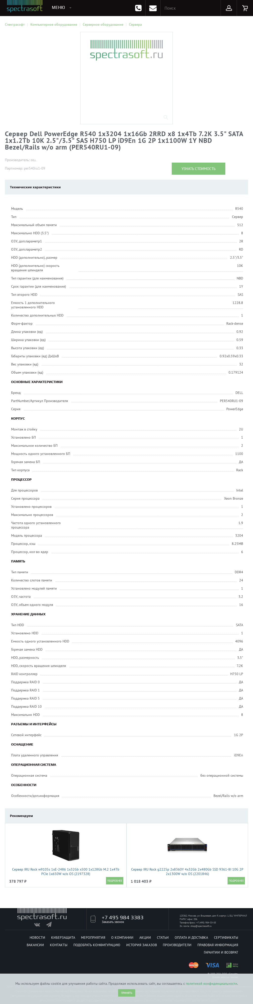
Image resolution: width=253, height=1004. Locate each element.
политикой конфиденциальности (211, 983)
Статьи (163, 937)
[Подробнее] (114, 880)
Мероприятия (93, 937)
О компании (122, 937)
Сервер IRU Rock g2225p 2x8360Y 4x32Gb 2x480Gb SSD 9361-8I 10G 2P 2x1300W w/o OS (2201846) (187, 871)
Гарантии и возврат (221, 952)
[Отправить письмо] (153, 8)
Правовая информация (217, 945)
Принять (126, 993)
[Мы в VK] (39, 926)
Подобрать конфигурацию (96, 945)
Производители (177, 945)
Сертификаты (226, 937)
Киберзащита (63, 937)
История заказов (141, 945)
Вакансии (35, 945)
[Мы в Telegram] (51, 926)
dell (33, 160)
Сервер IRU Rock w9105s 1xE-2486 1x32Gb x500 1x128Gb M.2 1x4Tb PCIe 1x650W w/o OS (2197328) (65, 871)
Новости (37, 937)
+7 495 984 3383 (123, 917)
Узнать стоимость (198, 168)
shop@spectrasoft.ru (200, 926)
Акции (145, 937)
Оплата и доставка (191, 937)
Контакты (58, 945)
